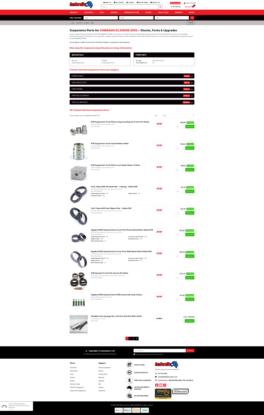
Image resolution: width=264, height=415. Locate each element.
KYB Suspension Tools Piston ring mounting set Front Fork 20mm (120, 121)
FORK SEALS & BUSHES (80, 95)
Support (102, 363)
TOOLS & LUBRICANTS (80, 102)
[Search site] (160, 6)
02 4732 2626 (175, 6)
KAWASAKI (79, 23)
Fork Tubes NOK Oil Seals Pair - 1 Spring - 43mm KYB (114, 186)
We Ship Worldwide (141, 396)
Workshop (178, 12)
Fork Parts (73, 367)
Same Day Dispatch (141, 372)
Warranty (101, 377)
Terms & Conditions (151, 354)
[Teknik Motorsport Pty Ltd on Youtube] (160, 386)
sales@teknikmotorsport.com (167, 377)
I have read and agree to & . (149, 354)
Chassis (72, 377)
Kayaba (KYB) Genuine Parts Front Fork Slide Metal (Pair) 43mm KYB (121, 251)
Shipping (101, 381)
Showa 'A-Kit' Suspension (78, 391)
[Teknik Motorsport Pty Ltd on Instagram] (164, 386)
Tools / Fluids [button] (163, 12)
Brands (72, 381)
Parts (72, 363)
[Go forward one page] (137, 339)
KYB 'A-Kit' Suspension (77, 387)
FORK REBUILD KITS (79, 82)
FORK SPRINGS (77, 89)
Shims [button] (102, 12)
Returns (100, 371)
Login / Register (191, 3)
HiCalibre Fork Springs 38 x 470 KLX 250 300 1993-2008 (116, 316)
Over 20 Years (139, 365)
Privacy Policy (160, 354)
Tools (71, 374)
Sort (156, 115)
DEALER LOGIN (175, 3)
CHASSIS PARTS (77, 76)
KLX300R (86, 23)
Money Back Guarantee (142, 380)
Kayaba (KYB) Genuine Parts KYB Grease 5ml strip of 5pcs (116, 294)
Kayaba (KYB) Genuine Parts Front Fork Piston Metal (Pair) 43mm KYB (122, 229)
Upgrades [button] (114, 12)
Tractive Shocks (75, 384)
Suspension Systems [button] (131, 12)
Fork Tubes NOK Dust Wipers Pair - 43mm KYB (111, 208)
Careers (101, 387)
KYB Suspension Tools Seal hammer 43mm (110, 143)
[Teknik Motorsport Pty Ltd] (81, 5)
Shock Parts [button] (88, 12)
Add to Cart (190, 126)
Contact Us (101, 391)
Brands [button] (191, 12)
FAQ (99, 384)
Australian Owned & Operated (142, 388)
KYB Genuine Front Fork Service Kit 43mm (109, 273)
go (192, 18)
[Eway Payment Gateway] (163, 393)
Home (72, 23)
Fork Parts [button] (74, 12)
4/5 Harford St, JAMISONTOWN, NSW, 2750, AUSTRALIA (175, 380)
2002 (92, 23)
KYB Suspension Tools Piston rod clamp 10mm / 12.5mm (115, 165)
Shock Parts (74, 371)
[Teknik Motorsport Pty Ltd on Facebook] (156, 386)
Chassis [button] (148, 12)
